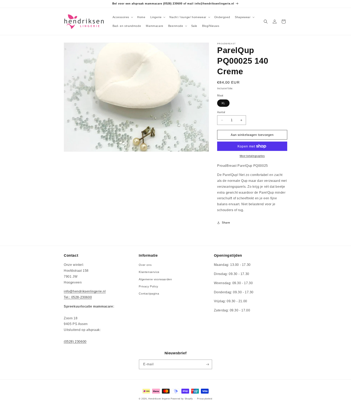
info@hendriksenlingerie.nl (85, 291)
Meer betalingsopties (252, 156)
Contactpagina (149, 293)
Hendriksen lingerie (159, 398)
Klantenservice (149, 272)
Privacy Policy (148, 286)
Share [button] (226, 222)
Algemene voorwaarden (155, 279)
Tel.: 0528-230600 (78, 297)
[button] (122, 17)
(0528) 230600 (75, 341)
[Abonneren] (207, 364)
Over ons (145, 264)
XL (223, 103)
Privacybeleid (204, 398)
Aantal (221, 112)
